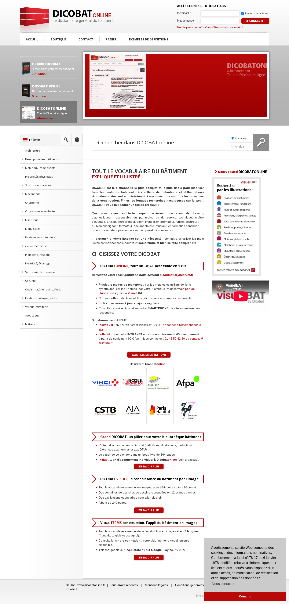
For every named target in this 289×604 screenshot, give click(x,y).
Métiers (30, 324)
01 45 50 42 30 (175, 338)
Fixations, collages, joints (41, 298)
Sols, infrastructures (38, 185)
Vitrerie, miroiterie (36, 307)
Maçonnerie (33, 194)
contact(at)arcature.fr (177, 274)
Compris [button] (245, 596)
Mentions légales (156, 585)
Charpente (32, 203)
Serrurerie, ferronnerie (40, 272)
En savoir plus (148, 466)
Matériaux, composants (40, 168)
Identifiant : (184, 13)
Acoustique (32, 315)
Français (240, 138)
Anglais (240, 146)
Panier (111, 39)
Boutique (58, 39)
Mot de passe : (186, 20)
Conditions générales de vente (196, 585)
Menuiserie (32, 229)
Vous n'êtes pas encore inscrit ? (224, 27)
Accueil (32, 39)
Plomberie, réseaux (37, 255)
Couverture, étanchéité (40, 211)
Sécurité (30, 281)
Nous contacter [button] (223, 584)
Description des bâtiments (42, 159)
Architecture (33, 150)
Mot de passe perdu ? (190, 27)
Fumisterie (32, 220)
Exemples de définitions (148, 39)
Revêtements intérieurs (40, 237)
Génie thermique (36, 246)
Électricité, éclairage (37, 263)
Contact (85, 39)
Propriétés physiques (39, 176)
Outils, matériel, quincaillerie (43, 289)
